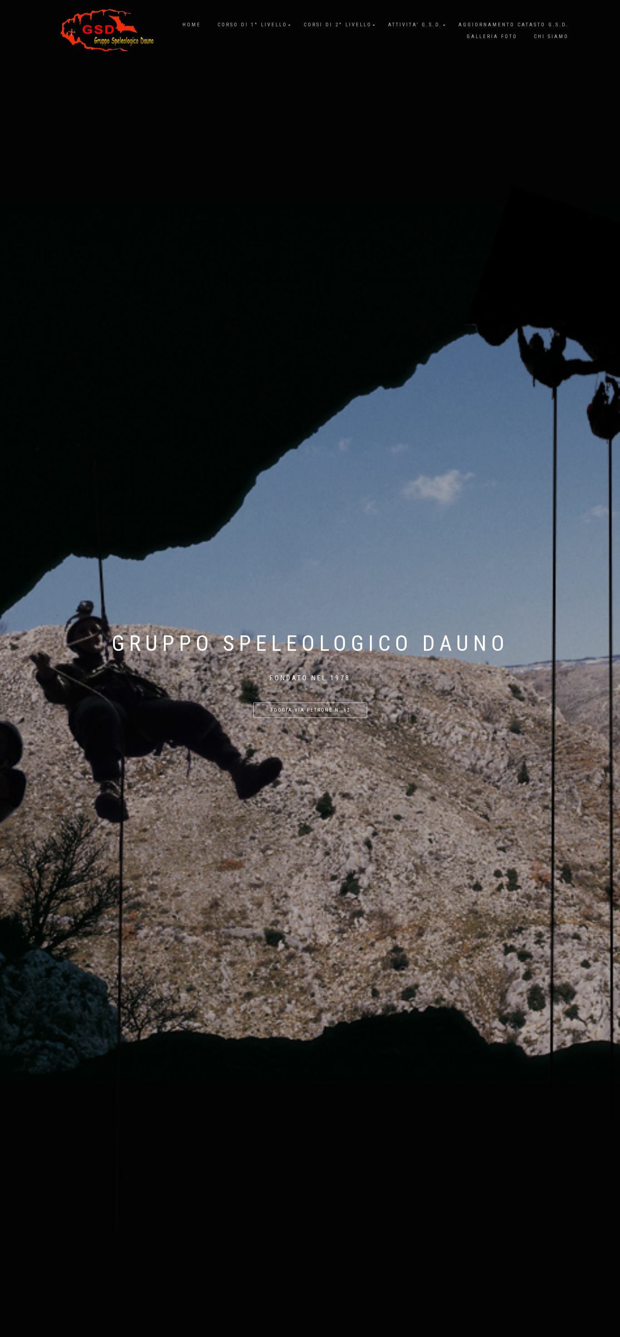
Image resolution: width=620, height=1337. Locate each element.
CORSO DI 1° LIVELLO (252, 25)
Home (191, 25)
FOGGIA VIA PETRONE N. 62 (310, 710)
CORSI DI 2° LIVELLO (338, 25)
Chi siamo (551, 36)
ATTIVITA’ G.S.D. (415, 25)
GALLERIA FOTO (492, 36)
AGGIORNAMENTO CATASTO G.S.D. (513, 25)
